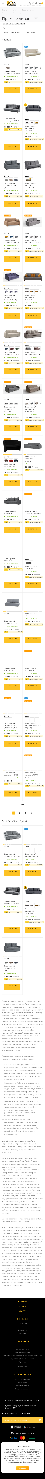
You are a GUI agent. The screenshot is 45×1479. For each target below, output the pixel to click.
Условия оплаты (22, 1349)
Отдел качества (22, 1374)
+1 (19, 237)
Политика (22, 1362)
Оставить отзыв (22, 1386)
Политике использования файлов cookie (23, 1461)
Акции (22, 1306)
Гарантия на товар (22, 1379)
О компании (22, 1323)
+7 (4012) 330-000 (22, 1400)
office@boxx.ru (24, 1413)
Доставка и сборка (22, 1352)
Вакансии (22, 1333)
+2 (40, 123)
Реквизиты (22, 1330)
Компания (22, 1319)
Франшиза (22, 1367)
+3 (40, 68)
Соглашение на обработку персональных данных (22, 1355)
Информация (22, 1341)
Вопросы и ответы (22, 1389)
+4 (19, 292)
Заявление (22, 1382)
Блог (22, 1327)
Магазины (22, 1346)
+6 (19, 180)
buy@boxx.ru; (11, 1413)
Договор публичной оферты (22, 1359)
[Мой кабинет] (36, 4)
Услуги (22, 1311)
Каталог (22, 1302)
